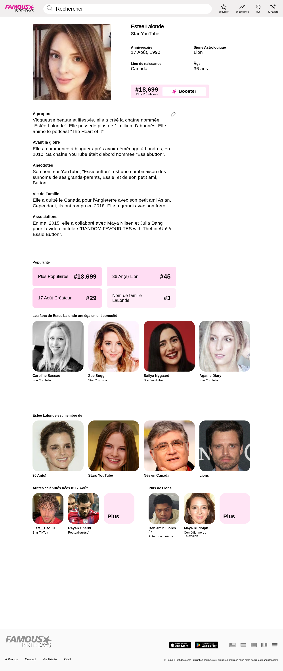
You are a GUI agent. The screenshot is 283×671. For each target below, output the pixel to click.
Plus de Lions (160, 488)
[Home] (72, 641)
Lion (198, 52)
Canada (139, 68)
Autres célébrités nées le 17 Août (60, 488)
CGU (67, 659)
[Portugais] (254, 645)
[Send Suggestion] (173, 115)
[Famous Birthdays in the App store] (180, 645)
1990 (155, 52)
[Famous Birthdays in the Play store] (206, 645)
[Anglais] (232, 645)
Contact (30, 659)
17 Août (139, 52)
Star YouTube (145, 33)
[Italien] (264, 645)
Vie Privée (50, 659)
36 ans (201, 68)
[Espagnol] (243, 645)
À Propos (11, 659)
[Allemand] (275, 645)
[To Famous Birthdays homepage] (20, 8)
